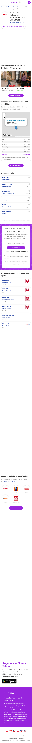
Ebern (13, 220)
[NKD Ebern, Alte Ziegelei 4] (16, 199)
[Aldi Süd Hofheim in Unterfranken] (16, 489)
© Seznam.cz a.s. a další (25, 136)
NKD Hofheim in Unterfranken (16, 120)
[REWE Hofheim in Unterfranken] (27, 489)
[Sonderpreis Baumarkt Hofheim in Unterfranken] (16, 499)
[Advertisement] (16, 47)
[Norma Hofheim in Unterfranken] (5, 489)
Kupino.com (25, 731)
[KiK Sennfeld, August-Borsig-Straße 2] (16, 299)
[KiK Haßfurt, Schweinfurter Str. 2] (16, 282)
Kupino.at (7, 731)
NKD (4, 220)
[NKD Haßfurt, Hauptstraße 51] (16, 179)
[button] (13, 27)
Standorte (8, 7)
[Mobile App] (9, 681)
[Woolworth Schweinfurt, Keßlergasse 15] (16, 317)
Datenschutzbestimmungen (23, 740)
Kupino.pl (17, 731)
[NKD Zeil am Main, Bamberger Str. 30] (16, 185)
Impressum (22, 738)
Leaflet (18, 136)
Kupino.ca (10, 731)
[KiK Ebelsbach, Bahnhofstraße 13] (16, 291)
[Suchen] (29, 2)
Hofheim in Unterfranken (18, 7)
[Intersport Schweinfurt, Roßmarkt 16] (16, 326)
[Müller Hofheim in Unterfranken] (5, 499)
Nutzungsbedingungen (8, 740)
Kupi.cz (14, 731)
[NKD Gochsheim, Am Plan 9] (16, 212)
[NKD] (4, 15)
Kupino (3, 7)
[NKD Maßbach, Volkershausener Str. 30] (16, 192)
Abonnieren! (15, 247)
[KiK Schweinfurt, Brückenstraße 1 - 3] (16, 308)
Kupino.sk (21, 731)
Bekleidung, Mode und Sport (17, 22)
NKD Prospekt (8, 81)
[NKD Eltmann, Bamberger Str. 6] (16, 206)
